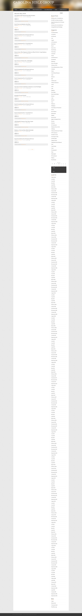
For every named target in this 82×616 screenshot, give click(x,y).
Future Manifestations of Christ (57, 67)
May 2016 (53, 414)
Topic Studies (26, 21)
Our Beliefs (22, 9)
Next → (33, 149)
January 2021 (53, 306)
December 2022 (54, 262)
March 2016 (53, 418)
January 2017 (53, 399)
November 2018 (54, 356)
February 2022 (53, 281)
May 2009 (53, 574)
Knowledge (53, 92)
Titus (52, 144)
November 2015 (54, 426)
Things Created (54, 140)
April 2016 (53, 416)
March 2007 (53, 584)
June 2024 (53, 227)
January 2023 (53, 260)
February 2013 (53, 489)
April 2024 (53, 231)
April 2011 (53, 530)
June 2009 (53, 572)
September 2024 (54, 221)
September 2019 (54, 337)
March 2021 (53, 302)
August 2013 (53, 478)
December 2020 (54, 308)
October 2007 (53, 582)
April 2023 (53, 254)
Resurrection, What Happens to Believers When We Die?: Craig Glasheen (30, 52)
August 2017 (53, 385)
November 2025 (54, 194)
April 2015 (53, 439)
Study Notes (16, 27)
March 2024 (53, 233)
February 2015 (53, 443)
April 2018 (53, 370)
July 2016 (53, 410)
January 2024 (53, 237)
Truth (52, 148)
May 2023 (53, 252)
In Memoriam (53, 80)
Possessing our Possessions (56, 107)
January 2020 (53, 329)
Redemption (53, 113)
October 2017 (53, 381)
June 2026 (53, 181)
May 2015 (53, 437)
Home (16, 9)
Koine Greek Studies (55, 94)
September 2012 (54, 499)
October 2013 (53, 474)
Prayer (52, 109)
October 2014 (53, 451)
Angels (52, 40)
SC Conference (54, 125)
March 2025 (53, 210)
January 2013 (53, 491)
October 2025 (53, 196)
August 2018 (53, 362)
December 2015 (54, 424)
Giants (52, 71)
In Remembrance (63, 9)
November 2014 (54, 449)
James (52, 84)
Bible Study (22, 21)
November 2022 (54, 264)
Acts (52, 38)
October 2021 (53, 289)
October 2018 (53, 358)
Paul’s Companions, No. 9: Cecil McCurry (23, 43)
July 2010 (53, 547)
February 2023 (53, 258)
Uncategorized (54, 150)
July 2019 (53, 341)
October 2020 (53, 312)
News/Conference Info (37, 9)
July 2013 (53, 480)
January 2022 (53, 283)
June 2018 (53, 366)
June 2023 (53, 250)
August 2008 (53, 578)
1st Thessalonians (54, 32)
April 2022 (53, 277)
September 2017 (54, 383)
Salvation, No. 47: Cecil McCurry (57, 18)
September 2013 (54, 476)
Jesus (52, 86)
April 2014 (53, 462)
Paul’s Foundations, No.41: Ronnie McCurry (24, 104)
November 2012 (54, 495)
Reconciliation (53, 111)
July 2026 (53, 179)
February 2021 (53, 304)
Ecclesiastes (53, 59)
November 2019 (54, 333)
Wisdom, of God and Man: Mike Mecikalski (23, 130)
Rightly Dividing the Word (56, 119)
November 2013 (54, 472)
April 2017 (53, 393)
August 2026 (53, 177)
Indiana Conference (55, 82)
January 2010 (53, 559)
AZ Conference (54, 42)
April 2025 (53, 208)
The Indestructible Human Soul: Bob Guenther (24, 15)
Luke (52, 98)
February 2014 (54, 466)
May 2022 (53, 275)
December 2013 (54, 470)
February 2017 (53, 397)
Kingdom (53, 90)
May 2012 (53, 507)
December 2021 (54, 285)
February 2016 (53, 420)
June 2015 (53, 435)
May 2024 (53, 229)
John (52, 88)
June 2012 (53, 505)
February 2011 (53, 534)
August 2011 (53, 522)
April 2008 (53, 580)
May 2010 (53, 551)
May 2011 (53, 528)
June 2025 (53, 204)
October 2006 (53, 586)
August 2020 (53, 316)
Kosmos (52, 96)
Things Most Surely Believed (56, 142)
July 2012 (53, 503)
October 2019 (53, 335)
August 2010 (53, 545)
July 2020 (53, 318)
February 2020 (54, 327)
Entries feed (53, 603)
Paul (25, 31)
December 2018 (54, 354)
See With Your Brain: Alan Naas (57, 20)
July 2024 (53, 225)
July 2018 (53, 364)
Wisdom (26, 135)
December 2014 (54, 447)
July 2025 (53, 202)
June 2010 (53, 549)
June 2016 (53, 412)
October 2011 (53, 518)
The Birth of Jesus (54, 134)
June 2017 (53, 389)
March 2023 (53, 256)
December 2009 (54, 561)
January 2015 (53, 445)
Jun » (54, 171)
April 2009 (53, 576)
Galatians (53, 69)
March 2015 (53, 441)
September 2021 (54, 291)
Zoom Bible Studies (48, 9)
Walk (52, 152)
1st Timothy (53, 34)
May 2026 (53, 183)
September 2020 (54, 314)
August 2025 (53, 200)
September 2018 (54, 360)
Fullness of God (54, 65)
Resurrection (26, 57)
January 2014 (53, 468)
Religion (52, 115)
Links (56, 9)
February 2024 (54, 235)
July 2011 (53, 524)
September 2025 (54, 198)
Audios (28, 9)
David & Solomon (54, 57)
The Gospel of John (54, 136)
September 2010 (54, 543)
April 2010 (53, 553)
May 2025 (53, 206)
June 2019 (53, 343)
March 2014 (53, 464)
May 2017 (53, 391)
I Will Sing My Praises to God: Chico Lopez (23, 121)
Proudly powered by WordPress (17, 614)
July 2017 (53, 387)
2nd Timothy (53, 36)
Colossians (53, 53)
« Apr (54, 167)
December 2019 (54, 331)
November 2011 (54, 516)
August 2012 (53, 501)
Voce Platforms (34, 614)
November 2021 (54, 287)
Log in (52, 601)
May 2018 (53, 368)
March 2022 (53, 279)
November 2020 (54, 310)
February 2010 (53, 557)
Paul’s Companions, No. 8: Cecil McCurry (23, 78)
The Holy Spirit (54, 138)
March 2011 (53, 532)
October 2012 (53, 497)
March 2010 (53, 555)
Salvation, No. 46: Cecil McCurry (57, 25)
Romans (52, 121)
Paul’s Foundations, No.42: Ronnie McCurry (24, 69)
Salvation (53, 123)
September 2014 (54, 453)
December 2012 (54, 493)
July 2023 (53, 248)
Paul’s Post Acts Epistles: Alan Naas (22, 24)
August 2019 (53, 339)
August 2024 (53, 223)
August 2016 (53, 408)
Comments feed (54, 605)
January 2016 (53, 422)
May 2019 (53, 345)
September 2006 (54, 588)
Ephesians (53, 61)
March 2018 (53, 372)
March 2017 (53, 395)
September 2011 (54, 520)
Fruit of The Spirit (54, 63)
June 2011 (53, 526)
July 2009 (53, 570)
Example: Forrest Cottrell (20, 95)
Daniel (25, 66)
